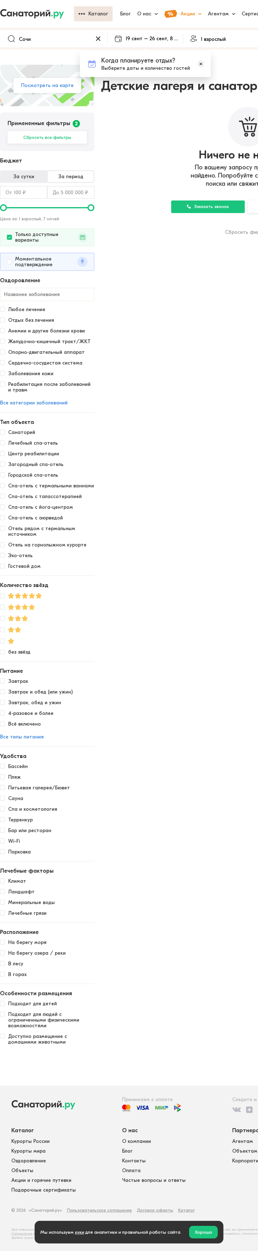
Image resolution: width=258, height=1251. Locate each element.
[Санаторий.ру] (37, 14)
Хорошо (203, 1232)
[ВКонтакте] (236, 1109)
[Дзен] (249, 1109)
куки (79, 1232)
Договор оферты (155, 1210)
